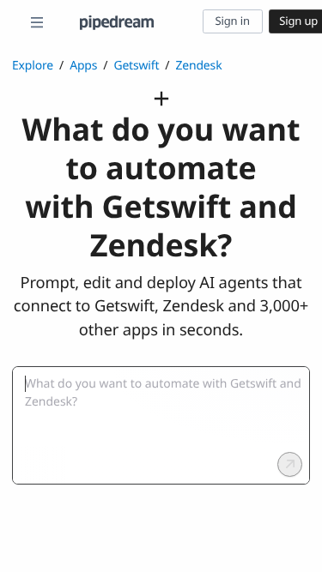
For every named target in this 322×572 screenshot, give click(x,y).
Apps (83, 65)
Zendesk (198, 65)
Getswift (136, 65)
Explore (32, 65)
